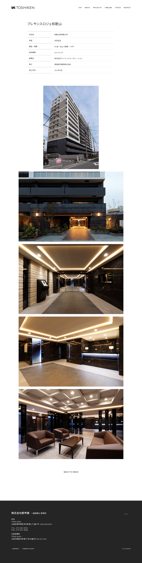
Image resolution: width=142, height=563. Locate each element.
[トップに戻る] (126, 515)
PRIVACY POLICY (28, 548)
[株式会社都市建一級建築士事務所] (22, 7)
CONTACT (15, 548)
